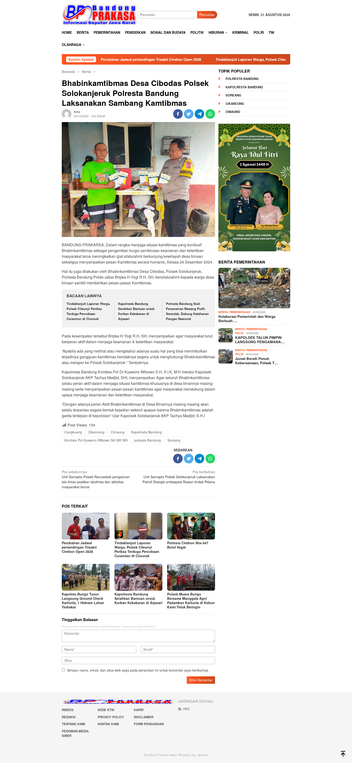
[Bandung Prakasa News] (99, 14)
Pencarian (207, 14)
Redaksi (69, 717)
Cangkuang (73, 432)
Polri (239, 333)
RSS (186, 709)
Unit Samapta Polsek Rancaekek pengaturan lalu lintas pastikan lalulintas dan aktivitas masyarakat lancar (96, 479)
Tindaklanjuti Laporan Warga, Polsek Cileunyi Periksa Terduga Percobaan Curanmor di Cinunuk (267, 59)
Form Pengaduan (149, 724)
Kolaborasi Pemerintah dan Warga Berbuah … (246, 318)
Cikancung (96, 432)
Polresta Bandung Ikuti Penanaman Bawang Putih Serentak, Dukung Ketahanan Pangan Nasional (187, 311)
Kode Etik (106, 709)
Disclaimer (143, 717)
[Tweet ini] (188, 114)
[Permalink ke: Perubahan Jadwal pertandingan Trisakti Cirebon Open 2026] (86, 526)
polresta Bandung (147, 440)
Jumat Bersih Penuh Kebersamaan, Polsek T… (256, 360)
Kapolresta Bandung (146, 432)
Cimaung (118, 432)
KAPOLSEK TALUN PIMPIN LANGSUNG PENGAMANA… (259, 339)
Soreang (173, 440)
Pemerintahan (239, 312)
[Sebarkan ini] (178, 114)
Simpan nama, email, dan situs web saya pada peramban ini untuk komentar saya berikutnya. (138, 670)
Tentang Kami (73, 724)
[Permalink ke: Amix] (66, 113)
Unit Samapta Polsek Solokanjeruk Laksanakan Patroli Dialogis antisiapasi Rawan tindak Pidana (178, 476)
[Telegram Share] (199, 114)
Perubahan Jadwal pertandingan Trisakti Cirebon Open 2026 (123, 59)
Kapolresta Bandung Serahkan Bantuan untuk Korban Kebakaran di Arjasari (136, 311)
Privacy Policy (111, 717)
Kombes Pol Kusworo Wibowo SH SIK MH (96, 440)
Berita (223, 312)
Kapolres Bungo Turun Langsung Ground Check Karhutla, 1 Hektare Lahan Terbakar (83, 600)
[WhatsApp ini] (210, 114)
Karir (138, 709)
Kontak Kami (108, 724)
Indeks (68, 709)
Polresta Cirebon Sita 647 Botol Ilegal (187, 545)
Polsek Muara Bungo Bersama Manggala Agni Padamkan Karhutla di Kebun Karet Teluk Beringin (191, 600)
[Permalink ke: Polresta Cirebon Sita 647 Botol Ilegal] (191, 526)
